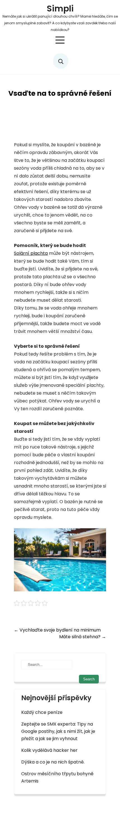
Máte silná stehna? (82, 636)
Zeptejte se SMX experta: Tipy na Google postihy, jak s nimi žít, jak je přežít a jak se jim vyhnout (58, 731)
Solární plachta (31, 253)
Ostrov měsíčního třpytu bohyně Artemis (57, 777)
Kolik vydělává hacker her (49, 750)
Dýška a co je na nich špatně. (53, 762)
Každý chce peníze (42, 712)
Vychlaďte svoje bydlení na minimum (57, 630)
